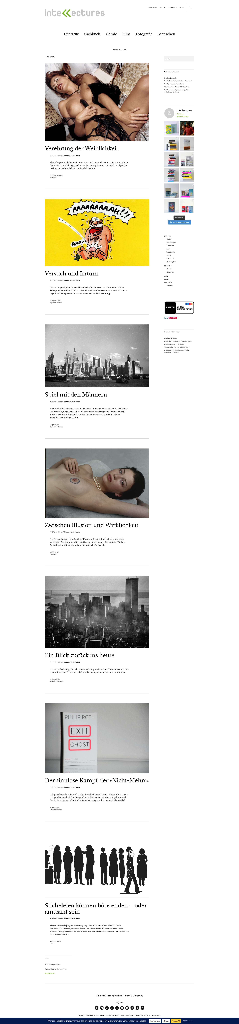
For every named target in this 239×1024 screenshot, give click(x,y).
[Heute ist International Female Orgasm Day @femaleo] (187, 175)
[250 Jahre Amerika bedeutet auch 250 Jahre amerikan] (171, 144)
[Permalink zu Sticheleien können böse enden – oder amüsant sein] (97, 897)
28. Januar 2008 (55, 942)
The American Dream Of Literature (176, 87)
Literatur (71, 34)
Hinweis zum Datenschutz (109, 1015)
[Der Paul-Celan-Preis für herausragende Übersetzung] (171, 190)
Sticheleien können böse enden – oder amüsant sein (96, 908)
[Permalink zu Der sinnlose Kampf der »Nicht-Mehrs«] (97, 772)
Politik (169, 269)
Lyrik (168, 249)
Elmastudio (156, 1015)
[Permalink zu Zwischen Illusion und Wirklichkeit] (97, 517)
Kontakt (162, 7)
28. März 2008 (55, 679)
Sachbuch (92, 34)
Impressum (173, 7)
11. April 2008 (54, 425)
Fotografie (144, 34)
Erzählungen (171, 242)
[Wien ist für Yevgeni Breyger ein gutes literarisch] (171, 128)
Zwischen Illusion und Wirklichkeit (91, 525)
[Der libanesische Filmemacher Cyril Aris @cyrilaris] (187, 128)
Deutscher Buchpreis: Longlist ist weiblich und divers (176, 91)
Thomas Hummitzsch (71, 155)
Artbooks (52, 681)
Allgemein (53, 303)
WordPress (136, 1015)
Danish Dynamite (170, 78)
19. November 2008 (56, 175)
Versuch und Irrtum (71, 273)
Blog (182, 7)
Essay (169, 255)
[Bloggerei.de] (170, 318)
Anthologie (171, 252)
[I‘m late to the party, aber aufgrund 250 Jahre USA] (171, 159)
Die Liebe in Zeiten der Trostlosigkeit (178, 81)
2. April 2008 (54, 552)
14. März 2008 (54, 807)
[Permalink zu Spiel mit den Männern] (97, 386)
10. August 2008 (55, 301)
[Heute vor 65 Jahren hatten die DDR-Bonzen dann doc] (187, 159)
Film (126, 34)
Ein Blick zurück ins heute (79, 655)
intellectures (94, 1015)
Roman (59, 809)
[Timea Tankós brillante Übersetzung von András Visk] (187, 144)
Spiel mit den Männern (76, 394)
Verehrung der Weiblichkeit (81, 148)
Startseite (152, 7)
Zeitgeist (170, 272)
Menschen (166, 34)
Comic (111, 34)
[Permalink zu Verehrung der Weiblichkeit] (97, 140)
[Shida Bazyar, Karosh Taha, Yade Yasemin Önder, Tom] (171, 175)
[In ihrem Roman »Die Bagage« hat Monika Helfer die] (187, 190)
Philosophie (171, 262)
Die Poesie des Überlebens (174, 84)
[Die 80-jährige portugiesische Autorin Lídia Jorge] (171, 206)
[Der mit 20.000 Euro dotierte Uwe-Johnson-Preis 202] (187, 206)
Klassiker (53, 427)
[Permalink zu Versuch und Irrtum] (97, 265)
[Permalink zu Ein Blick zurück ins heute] (97, 647)
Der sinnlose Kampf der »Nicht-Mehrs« (97, 780)
